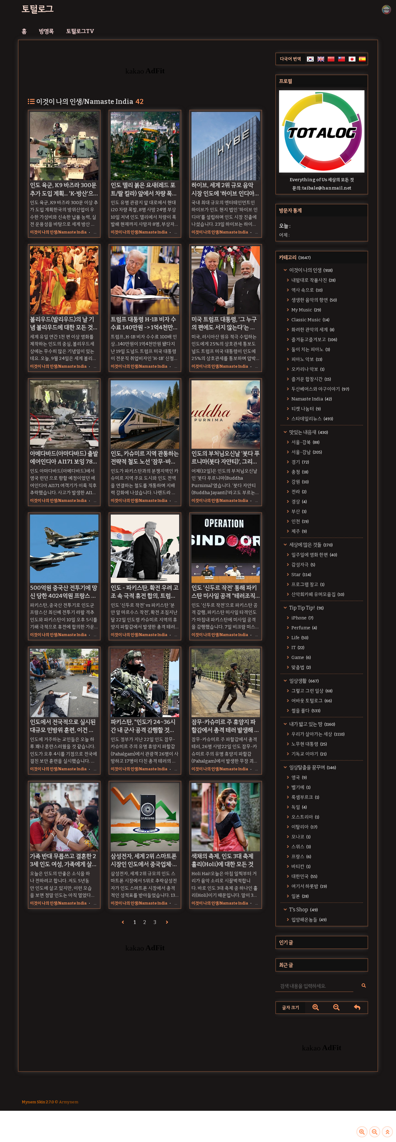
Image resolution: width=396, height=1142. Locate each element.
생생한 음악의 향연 (314, 300)
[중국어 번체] (341, 59)
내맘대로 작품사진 (313, 280)
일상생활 (303, 681)
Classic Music (310, 320)
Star (301, 574)
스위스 (301, 846)
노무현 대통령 (309, 744)
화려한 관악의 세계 (312, 329)
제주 (299, 531)
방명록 (46, 31)
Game (301, 657)
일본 (300, 896)
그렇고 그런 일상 (312, 691)
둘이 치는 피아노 (310, 349)
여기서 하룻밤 (309, 886)
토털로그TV (80, 31)
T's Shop (303, 910)
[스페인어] (362, 59)
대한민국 (304, 876)
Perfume (304, 628)
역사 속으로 (307, 290)
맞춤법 (301, 667)
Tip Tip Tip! (306, 608)
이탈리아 (304, 827)
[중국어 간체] (331, 59)
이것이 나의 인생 (310, 270)
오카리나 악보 (308, 369)
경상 (299, 501)
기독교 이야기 (309, 754)
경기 (300, 462)
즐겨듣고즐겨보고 (314, 339)
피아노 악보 (306, 359)
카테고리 (295, 257)
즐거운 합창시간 (311, 379)
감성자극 (303, 564)
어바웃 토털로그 (311, 701)
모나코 (301, 837)
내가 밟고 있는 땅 (311, 724)
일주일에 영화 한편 (314, 555)
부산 (299, 511)
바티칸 (301, 866)
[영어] (321, 59)
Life (299, 637)
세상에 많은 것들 (310, 545)
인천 (300, 521)
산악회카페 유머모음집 (317, 594)
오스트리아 (305, 817)
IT (297, 647)
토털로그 (38, 9)
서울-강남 (306, 452)
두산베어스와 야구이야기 (320, 389)
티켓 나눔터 (306, 409)
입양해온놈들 (309, 919)
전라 (299, 491)
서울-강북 (305, 442)
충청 (299, 472)
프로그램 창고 (308, 584)
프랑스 (301, 856)
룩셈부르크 (305, 797)
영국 (299, 777)
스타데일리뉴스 (312, 418)
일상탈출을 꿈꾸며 (312, 767)
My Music (306, 310)
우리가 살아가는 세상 (318, 734)
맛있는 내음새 (308, 432)
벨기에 (301, 787)
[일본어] (352, 59)
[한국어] (310, 59)
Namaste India (311, 399)
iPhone (302, 618)
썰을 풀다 (306, 710)
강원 (300, 482)
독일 (299, 807)
